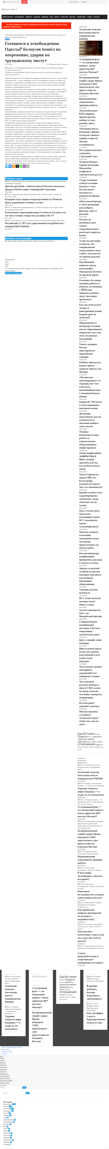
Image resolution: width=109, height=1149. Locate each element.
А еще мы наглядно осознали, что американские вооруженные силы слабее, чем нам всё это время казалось (90, 248)
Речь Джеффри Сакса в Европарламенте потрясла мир (96, 1017)
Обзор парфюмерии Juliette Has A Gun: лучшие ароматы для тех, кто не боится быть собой (90, 461)
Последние (81, 758)
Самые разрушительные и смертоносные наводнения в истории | (90, 957)
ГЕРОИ (89, 17)
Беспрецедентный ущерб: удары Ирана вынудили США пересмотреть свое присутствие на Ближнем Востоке (90, 85)
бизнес (90, 737)
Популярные (82, 760)
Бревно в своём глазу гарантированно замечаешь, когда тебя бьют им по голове (90, 499)
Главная (7, 35)
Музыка (97, 734)
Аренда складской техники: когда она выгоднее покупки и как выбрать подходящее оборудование (90, 576)
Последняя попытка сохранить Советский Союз (90, 153)
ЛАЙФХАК (44, 17)
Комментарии (82, 763)
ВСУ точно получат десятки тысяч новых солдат (90, 601)
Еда (80, 733)
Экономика (7, 1111)
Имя (7, 262)
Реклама (6, 1144)
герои (81, 739)
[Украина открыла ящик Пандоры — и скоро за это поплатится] (91, 786)
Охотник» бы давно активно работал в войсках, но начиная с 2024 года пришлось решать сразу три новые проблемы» (90, 290)
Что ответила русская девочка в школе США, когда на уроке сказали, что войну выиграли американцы (90, 689)
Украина (6, 1115)
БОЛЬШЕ (96, 17)
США (4, 1117)
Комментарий (10, 259)
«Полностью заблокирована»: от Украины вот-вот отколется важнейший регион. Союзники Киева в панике (90, 387)
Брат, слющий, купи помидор (90, 641)
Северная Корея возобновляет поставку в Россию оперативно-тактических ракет (89, 628)
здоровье (82, 741)
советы (91, 747)
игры (89, 742)
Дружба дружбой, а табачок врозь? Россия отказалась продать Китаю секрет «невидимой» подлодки (35, 187)
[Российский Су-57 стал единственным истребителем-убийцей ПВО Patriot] (35, 220)
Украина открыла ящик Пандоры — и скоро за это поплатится (90, 49)
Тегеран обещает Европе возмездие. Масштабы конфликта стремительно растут (90, 168)
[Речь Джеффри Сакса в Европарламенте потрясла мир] (95, 1010)
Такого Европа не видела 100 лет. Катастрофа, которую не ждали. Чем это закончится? (90, 481)
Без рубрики (7, 1104)
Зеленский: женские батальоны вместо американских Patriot (90, 34)
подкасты (99, 745)
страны (97, 747)
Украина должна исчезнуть (88, 591)
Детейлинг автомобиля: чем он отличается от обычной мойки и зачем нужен (90, 420)
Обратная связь (7, 1052)
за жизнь (89, 739)
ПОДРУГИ (28, 17)
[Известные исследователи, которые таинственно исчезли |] (91, 889)
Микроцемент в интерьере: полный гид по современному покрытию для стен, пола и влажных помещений (90, 330)
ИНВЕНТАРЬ (81, 17)
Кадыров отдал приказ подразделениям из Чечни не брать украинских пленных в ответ (33, 201)
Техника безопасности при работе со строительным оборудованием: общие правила (88, 439)
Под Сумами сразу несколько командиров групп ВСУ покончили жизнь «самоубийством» (89, 518)
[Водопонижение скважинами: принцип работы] (91, 854)
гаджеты (97, 736)
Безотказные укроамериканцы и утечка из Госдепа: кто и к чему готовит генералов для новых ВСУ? (35, 214)
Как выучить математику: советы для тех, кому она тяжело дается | (91, 936)
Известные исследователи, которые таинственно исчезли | (91, 894)
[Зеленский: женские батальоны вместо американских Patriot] (91, 769)
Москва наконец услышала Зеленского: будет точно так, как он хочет (88, 718)
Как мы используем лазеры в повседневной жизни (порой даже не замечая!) (90, 311)
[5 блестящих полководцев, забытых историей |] (91, 870)
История (89, 733)
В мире (5, 1106)
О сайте (4, 1054)
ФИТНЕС (72, 17)
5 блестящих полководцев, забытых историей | (90, 876)
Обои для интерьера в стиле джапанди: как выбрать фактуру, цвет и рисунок (90, 208)
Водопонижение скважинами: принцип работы (88, 102)
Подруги (82, 736)
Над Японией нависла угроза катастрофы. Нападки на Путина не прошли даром (90, 268)
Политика (6, 1109)
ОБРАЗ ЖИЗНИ (7, 17)
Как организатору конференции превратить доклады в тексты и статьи (90, 558)
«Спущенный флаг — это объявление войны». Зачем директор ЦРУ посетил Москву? (89, 66)
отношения (86, 744)
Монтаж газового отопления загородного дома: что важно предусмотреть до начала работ (89, 540)
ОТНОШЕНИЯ (19, 17)
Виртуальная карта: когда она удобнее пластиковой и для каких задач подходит (90, 655)
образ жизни (97, 742)
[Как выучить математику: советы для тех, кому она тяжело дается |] (91, 929)
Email (7, 264)
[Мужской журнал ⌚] (9, 9)
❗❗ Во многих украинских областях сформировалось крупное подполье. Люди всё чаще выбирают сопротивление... (35, 26)
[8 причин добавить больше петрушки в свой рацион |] (95, 983)
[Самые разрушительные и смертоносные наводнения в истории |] (91, 950)
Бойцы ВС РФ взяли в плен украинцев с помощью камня (90, 405)
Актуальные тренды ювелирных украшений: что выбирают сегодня (90, 671)
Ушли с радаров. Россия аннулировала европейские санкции (88, 351)
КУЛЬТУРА (64, 17)
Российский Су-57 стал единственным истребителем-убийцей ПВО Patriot (35, 224)
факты (102, 747)
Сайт (6, 266)
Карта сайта (6, 1049)
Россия (13, 35)
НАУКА (56, 17)
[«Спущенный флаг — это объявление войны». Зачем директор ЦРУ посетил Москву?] (91, 804)
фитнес (80, 749)
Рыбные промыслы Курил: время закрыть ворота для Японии (90, 367)
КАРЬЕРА (37, 17)
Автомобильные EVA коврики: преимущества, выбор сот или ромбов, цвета (88, 117)
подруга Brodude (83, 747)
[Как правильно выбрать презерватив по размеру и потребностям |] (91, 907)
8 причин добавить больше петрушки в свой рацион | (94, 992)
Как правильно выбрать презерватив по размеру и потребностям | (89, 914)
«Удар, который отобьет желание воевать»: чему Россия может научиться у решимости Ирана (89, 188)
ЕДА (51, 17)
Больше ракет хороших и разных (89, 704)
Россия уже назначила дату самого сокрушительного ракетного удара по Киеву (89, 227)
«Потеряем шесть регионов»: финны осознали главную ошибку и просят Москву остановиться (89, 136)
